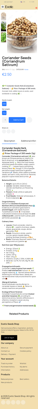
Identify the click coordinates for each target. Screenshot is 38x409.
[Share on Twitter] (9, 131)
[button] (2, 7)
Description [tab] (9, 141)
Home (26, 69)
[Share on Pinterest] (13, 131)
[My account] (29, 7)
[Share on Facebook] (4, 131)
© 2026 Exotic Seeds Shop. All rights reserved (18, 397)
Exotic (9, 7)
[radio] (4, 104)
